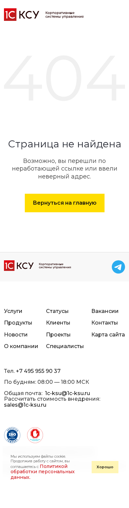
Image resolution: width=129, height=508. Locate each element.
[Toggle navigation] (118, 14)
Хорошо (105, 467)
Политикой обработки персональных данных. (43, 472)
